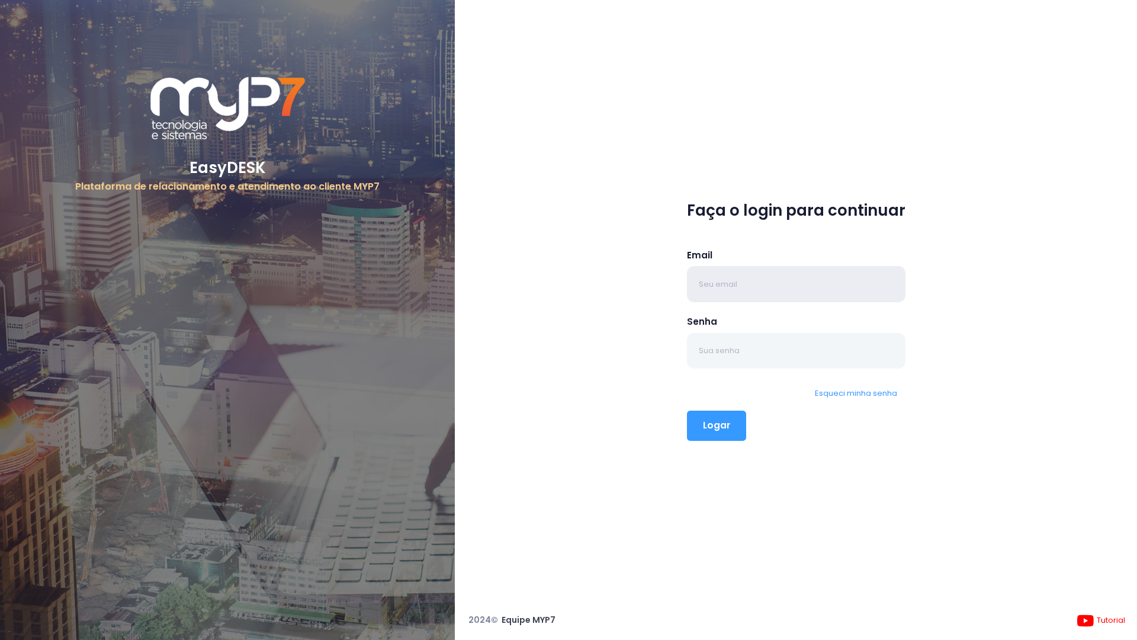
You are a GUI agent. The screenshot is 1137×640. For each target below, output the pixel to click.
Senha (702, 321)
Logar (716, 425)
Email (699, 255)
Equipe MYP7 (528, 620)
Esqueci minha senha (856, 393)
